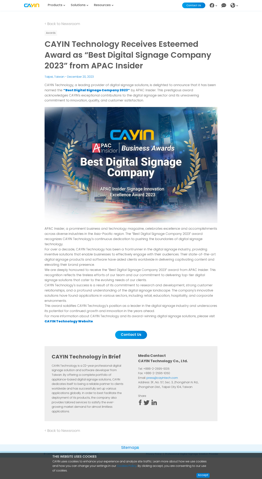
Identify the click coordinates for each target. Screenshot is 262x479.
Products (55, 5)
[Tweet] (146, 404)
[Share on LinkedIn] (154, 404)
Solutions (78, 5)
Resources (102, 5)
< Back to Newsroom (62, 24)
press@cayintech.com (162, 378)
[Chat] (223, 5)
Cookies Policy (127, 466)
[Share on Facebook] (140, 404)
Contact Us (193, 5)
